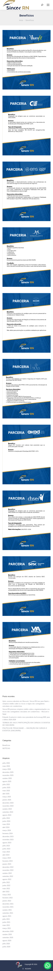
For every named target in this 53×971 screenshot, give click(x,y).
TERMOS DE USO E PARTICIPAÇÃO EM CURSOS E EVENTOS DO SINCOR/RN (26, 724)
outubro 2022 (7, 873)
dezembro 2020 (7, 931)
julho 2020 (6, 944)
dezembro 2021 (7, 904)
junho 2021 (6, 922)
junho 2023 (6, 849)
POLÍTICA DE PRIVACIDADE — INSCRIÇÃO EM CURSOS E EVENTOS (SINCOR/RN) (24, 729)
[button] (47, 965)
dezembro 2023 (7, 836)
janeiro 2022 (6, 901)
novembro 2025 (7, 775)
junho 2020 (6, 947)
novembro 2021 (7, 907)
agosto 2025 (6, 781)
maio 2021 (6, 925)
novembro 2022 (7, 870)
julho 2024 (6, 818)
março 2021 (6, 928)
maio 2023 (6, 852)
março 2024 (6, 830)
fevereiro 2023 (7, 861)
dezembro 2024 (7, 803)
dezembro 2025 (7, 772)
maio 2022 (6, 888)
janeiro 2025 (6, 800)
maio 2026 (6, 766)
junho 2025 (6, 787)
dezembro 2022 (7, 867)
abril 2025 (5, 794)
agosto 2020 (6, 940)
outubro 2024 (7, 809)
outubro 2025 (7, 778)
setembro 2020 (7, 937)
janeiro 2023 (6, 864)
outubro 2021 (7, 910)
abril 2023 (5, 855)
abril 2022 (5, 892)
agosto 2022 (6, 879)
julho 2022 (6, 882)
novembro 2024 (7, 806)
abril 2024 (5, 827)
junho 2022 (6, 885)
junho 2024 (6, 821)
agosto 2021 (6, 916)
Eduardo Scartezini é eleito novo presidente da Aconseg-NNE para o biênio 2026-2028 (26, 718)
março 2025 (6, 797)
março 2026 (6, 769)
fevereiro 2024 (7, 833)
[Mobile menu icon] (48, 4)
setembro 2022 (7, 876)
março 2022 (6, 895)
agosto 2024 (6, 815)
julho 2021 (6, 919)
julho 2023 (6, 846)
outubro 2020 (7, 934)
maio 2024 (6, 824)
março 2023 (6, 858)
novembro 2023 (7, 840)
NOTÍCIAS (6, 748)
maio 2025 (6, 791)
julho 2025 (6, 784)
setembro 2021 (7, 913)
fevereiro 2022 (7, 898)
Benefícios (6, 745)
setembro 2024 (7, 812)
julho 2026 (6, 763)
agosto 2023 (6, 843)
